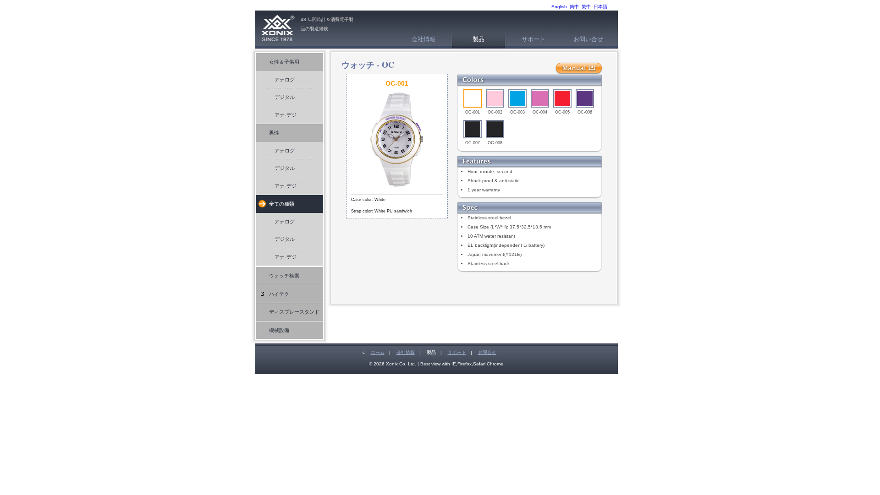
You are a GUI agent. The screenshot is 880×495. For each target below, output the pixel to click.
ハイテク (279, 294)
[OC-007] (472, 129)
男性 (274, 133)
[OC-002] (495, 98)
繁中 (586, 6)
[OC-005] (562, 98)
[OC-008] (495, 129)
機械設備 (279, 330)
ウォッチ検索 (284, 275)
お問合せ (487, 352)
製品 (478, 39)
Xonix (278, 30)
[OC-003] (517, 98)
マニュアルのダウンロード (579, 68)
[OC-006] (585, 98)
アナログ (285, 79)
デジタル (285, 97)
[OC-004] (540, 98)
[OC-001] (472, 98)
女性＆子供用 (284, 62)
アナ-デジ (286, 115)
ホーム (378, 352)
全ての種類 (281, 204)
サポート (533, 39)
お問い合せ (588, 39)
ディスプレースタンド (294, 312)
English (559, 6)
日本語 (600, 6)
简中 (574, 6)
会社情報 (423, 39)
